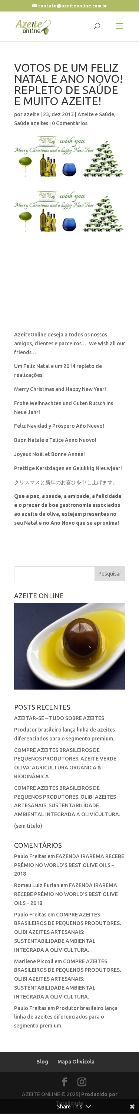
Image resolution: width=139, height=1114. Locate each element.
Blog (42, 1062)
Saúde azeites (31, 123)
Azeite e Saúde (95, 114)
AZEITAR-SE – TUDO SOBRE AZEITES (59, 718)
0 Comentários (69, 123)
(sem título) (28, 826)
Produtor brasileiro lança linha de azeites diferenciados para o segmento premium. (66, 1017)
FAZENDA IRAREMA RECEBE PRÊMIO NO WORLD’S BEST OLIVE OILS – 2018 (69, 865)
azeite (31, 114)
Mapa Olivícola (76, 1062)
